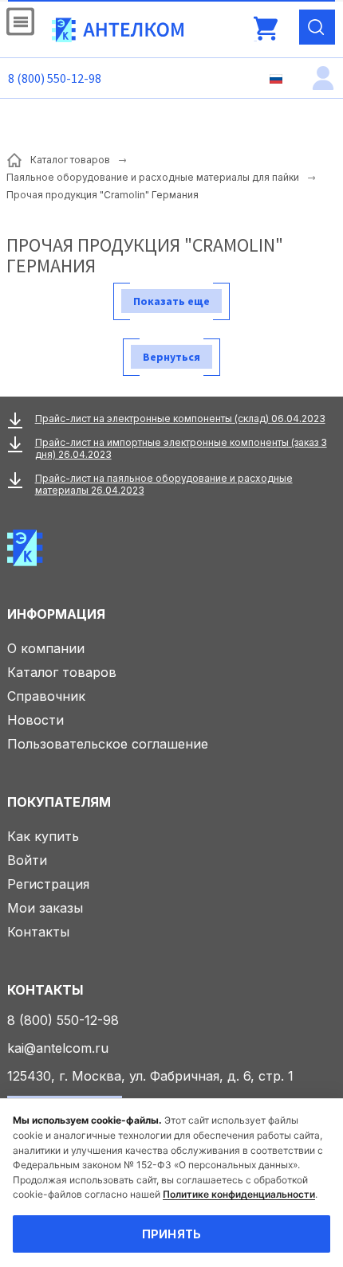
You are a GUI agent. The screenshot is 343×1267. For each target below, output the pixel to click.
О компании (46, 648)
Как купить (43, 836)
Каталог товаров (61, 672)
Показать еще (171, 301)
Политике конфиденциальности (239, 1194)
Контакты (38, 932)
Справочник (46, 696)
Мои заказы (45, 908)
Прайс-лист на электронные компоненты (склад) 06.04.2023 (180, 418)
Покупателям (59, 802)
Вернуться (171, 357)
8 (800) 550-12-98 (54, 78)
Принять (172, 1234)
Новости (35, 720)
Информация (56, 614)
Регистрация (48, 884)
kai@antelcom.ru (57, 1048)
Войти (27, 860)
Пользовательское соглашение (107, 744)
